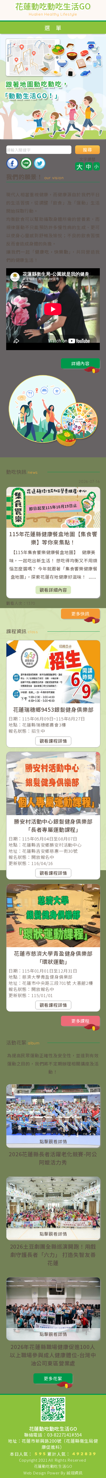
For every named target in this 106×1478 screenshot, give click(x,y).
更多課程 (80, 1021)
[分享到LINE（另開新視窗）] (26, 163)
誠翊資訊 (74, 1472)
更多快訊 (80, 613)
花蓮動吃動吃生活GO (53, 1466)
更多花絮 (53, 1378)
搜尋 (87, 150)
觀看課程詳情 (53, 741)
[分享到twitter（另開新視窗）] (39, 163)
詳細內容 (80, 363)
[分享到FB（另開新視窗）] (12, 163)
